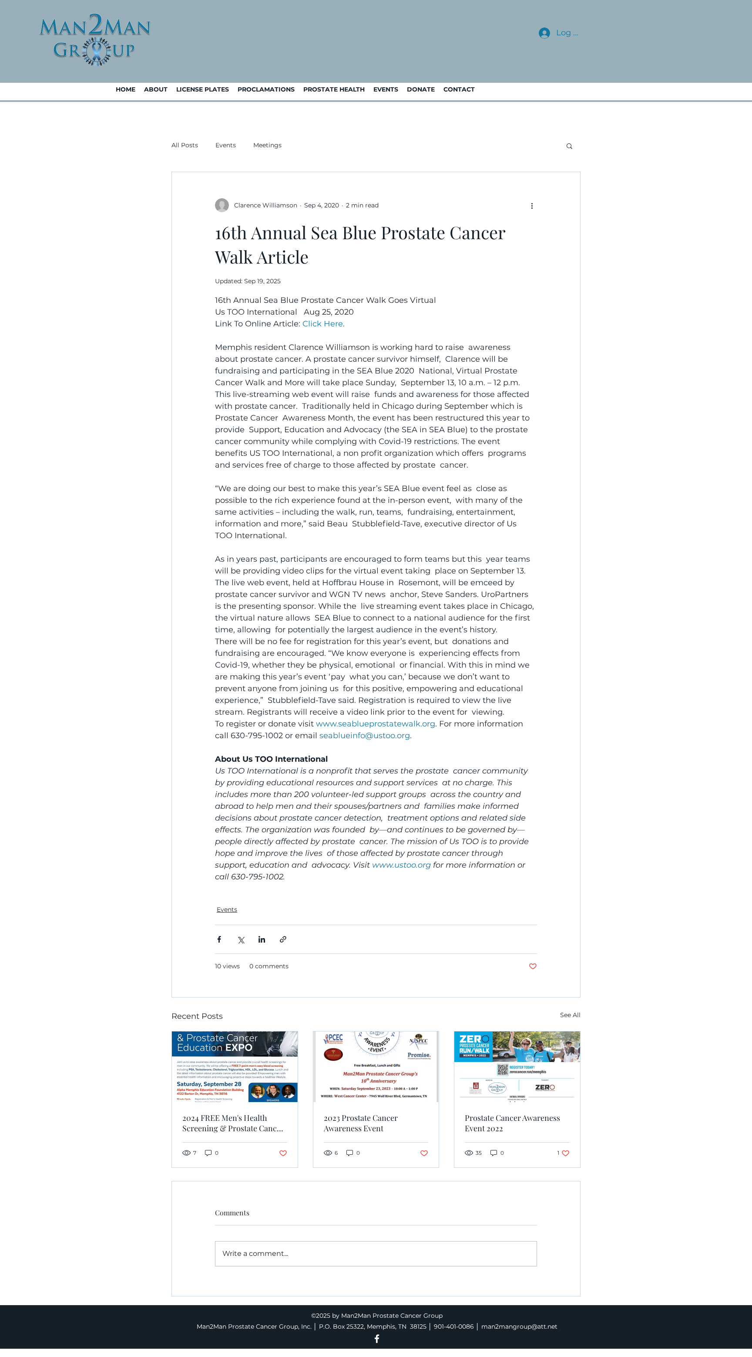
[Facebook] (377, 1338)
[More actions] (532, 205)
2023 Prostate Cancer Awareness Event (361, 1123)
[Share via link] (283, 939)
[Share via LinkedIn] (262, 939)
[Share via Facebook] (219, 939)
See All (570, 1015)
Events (225, 145)
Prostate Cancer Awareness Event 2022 (512, 1123)
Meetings (267, 145)
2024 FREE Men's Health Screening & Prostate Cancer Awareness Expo (233, 1123)
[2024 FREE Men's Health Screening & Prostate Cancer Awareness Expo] (235, 1066)
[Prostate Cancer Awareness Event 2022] (517, 1066)
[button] (569, 145)
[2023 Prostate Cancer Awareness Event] (376, 1066)
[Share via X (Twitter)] (240, 939)
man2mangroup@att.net (519, 1326)
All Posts (184, 145)
